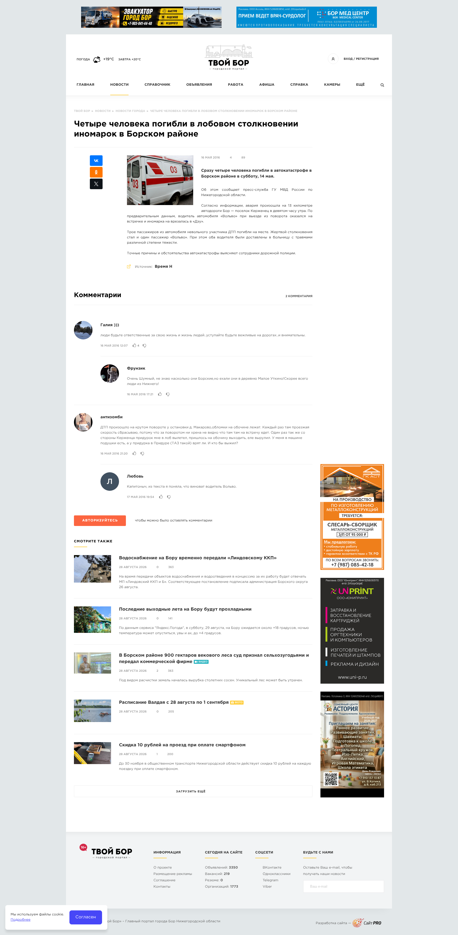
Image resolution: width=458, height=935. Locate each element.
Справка (299, 85)
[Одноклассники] (96, 172)
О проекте (162, 867)
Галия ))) (109, 325)
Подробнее (20, 920)
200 (170, 754)
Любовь (135, 476)
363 (171, 567)
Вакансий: (217, 874)
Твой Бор (111, 921)
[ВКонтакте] (96, 160)
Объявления (199, 85)
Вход (348, 59)
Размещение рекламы (172, 874)
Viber (267, 887)
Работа (235, 85)
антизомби (111, 417)
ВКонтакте (272, 867)
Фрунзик (136, 368)
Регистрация (367, 59)
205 (171, 711)
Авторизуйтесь (100, 520)
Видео (203, 662)
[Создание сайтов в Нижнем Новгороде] (366, 923)
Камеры (332, 85)
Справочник (157, 85)
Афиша (266, 85)
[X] (96, 184)
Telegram (270, 880)
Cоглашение (164, 880)
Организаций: (221, 887)
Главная (85, 85)
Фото (239, 703)
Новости (119, 85)
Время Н (163, 267)
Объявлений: (221, 867)
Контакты (161, 887)
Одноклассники (276, 874)
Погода (83, 59)
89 (243, 157)
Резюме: (214, 880)
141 (170, 618)
